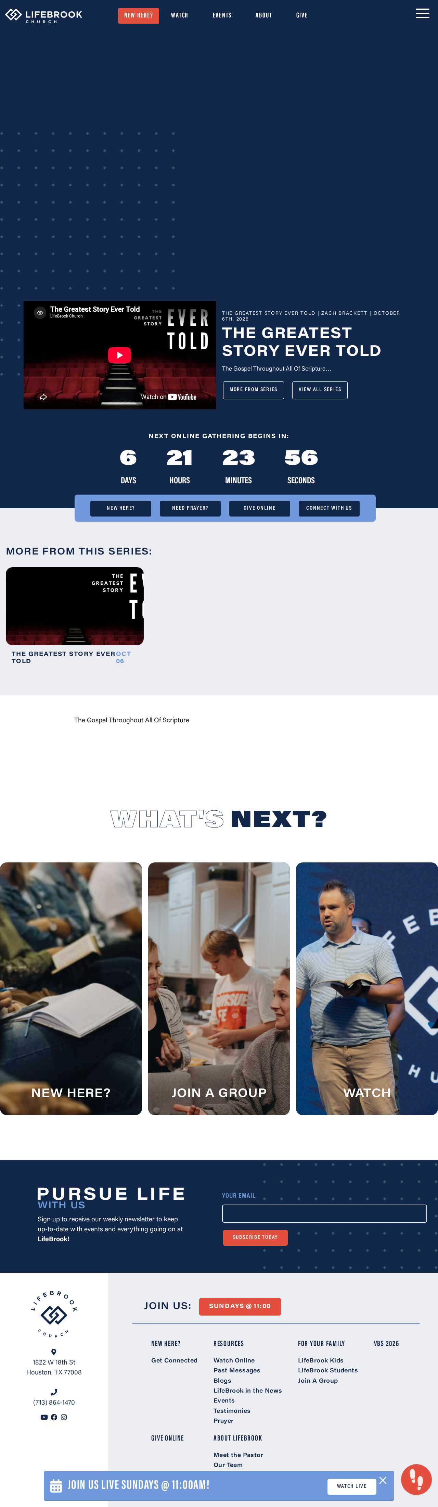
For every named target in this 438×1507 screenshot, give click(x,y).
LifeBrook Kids (321, 1361)
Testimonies (232, 1411)
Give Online (259, 508)
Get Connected (174, 1361)
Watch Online (234, 1361)
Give (302, 16)
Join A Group (318, 1381)
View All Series (320, 390)
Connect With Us (329, 508)
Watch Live (352, 1486)
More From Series (254, 390)
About (264, 16)
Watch (180, 16)
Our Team (228, 1465)
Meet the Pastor (238, 1456)
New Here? (138, 16)
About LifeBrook (238, 1439)
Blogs (222, 1381)
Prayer (223, 1421)
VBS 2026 (386, 1344)
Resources (229, 1344)
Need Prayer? (190, 508)
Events (222, 16)
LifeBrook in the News (248, 1391)
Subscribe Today (255, 1237)
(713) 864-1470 (54, 1403)
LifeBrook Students (328, 1371)
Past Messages (237, 1371)
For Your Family (321, 1344)
